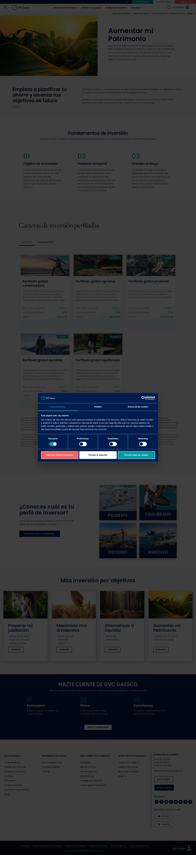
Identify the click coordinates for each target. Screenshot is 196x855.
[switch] (83, 444)
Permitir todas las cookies (136, 455)
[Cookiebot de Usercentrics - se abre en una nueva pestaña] (143, 398)
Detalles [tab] (98, 407)
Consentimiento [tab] (58, 407)
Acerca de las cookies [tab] (138, 407)
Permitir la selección (98, 455)
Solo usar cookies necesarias (59, 455)
